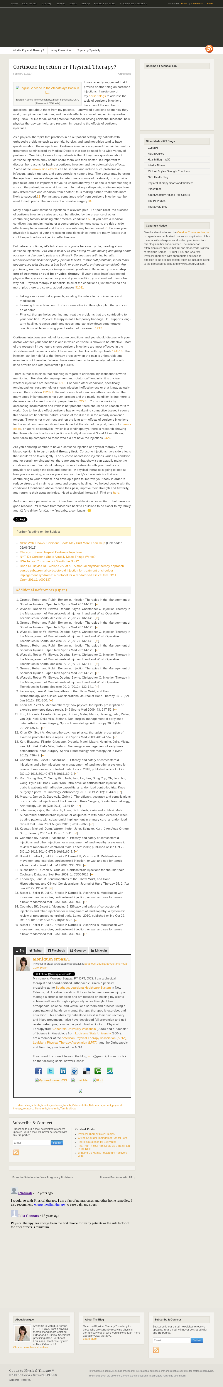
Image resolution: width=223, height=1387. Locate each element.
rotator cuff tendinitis (35, 1108)
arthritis (35, 1105)
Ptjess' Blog (155, 189)
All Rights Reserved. (20, 1379)
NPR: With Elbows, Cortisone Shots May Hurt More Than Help (62, 543)
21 (51, 392)
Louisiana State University (93, 1033)
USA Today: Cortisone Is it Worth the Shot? (49, 561)
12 (97, 328)
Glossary (46, 3)
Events (73, 3)
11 (82, 287)
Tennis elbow (68, 1108)
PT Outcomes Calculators (132, 4)
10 (79, 287)
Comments (197, 3)
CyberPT (153, 147)
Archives (60, 3)
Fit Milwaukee (156, 153)
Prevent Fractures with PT (117, 1177)
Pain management (100, 1105)
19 (44, 392)
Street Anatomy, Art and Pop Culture (169, 194)
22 (81, 401)
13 (100, 328)
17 (60, 383)
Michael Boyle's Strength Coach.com (169, 171)
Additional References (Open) (41, 590)
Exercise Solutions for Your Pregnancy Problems (41, 1177)
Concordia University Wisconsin (74, 1028)
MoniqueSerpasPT (51, 959)
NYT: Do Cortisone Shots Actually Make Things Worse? (58, 556)
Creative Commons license (193, 232)
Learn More (90, 1338)
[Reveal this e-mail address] (79, 1080)
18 (63, 383)
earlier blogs (97, 96)
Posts (184, 3)
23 (84, 401)
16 (121, 351)
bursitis (45, 1105)
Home (14, 3)
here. (116, 492)
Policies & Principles (104, 3)
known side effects (45, 169)
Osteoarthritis (80, 1105)
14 (114, 351)
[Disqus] (72, 1240)
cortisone (56, 1105)
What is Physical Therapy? (28, 50)
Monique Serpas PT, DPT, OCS (40, 1375)
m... (90, 1056)
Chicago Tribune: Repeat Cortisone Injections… (52, 552)
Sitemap (85, 3)
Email (210, 3)
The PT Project (156, 200)
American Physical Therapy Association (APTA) (94, 1038)
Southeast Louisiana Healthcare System (83, 987)
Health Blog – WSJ (159, 159)
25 (109, 438)
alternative (24, 1105)
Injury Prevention (61, 50)
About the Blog (29, 3)
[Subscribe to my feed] (51, 1080)
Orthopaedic (124, 73)
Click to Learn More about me (30, 1347)
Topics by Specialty (87, 51)
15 (117, 351)
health (67, 1105)
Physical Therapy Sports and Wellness (170, 183)
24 (105, 438)
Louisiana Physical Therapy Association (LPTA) (65, 1042)
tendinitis (53, 1108)
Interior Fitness (156, 165)
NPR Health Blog (158, 177)
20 (48, 392)
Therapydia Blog (157, 206)
